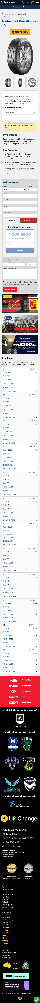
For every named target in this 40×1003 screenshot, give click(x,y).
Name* (5, 193)
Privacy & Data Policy (14, 993)
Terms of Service (20, 284)
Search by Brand (7, 894)
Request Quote (10, 289)
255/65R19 (33, 524)
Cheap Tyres (6, 958)
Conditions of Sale (26, 993)
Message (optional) (9, 268)
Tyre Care (5, 897)
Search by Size (7, 892)
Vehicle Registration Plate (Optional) (11, 261)
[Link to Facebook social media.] (20, 998)
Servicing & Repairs (8, 920)
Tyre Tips (5, 899)
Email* (5, 206)
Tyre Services (6, 922)
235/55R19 (33, 498)
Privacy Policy (7, 284)
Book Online (7, 933)
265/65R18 (33, 472)
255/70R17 (33, 395)
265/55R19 (33, 548)
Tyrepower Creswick (21, 7)
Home (5, 14)
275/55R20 (33, 574)
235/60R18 (33, 447)
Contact (5, 930)
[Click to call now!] (23, 2)
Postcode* (6, 213)
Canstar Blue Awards (9, 953)
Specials (5, 927)
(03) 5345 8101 (12, 842)
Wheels (5, 902)
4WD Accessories (8, 912)
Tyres (4, 887)
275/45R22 (33, 650)
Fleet (4, 935)
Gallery (5, 940)
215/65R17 (33, 369)
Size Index (5, 950)
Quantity (29, 187)
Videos (5, 943)
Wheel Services (7, 925)
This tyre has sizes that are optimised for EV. (19, 127)
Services (5, 910)
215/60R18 (33, 421)
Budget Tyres (6, 955)
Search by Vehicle (8, 889)
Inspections (6, 917)
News (4, 938)
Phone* (5, 200)
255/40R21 (33, 600)
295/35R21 (33, 625)
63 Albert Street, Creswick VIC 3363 (20, 838)
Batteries (5, 915)
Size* (5, 187)
